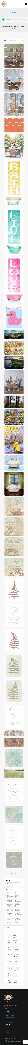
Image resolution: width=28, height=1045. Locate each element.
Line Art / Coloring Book (17, 894)
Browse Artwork (10, 1015)
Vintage (17, 918)
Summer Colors (17, 911)
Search (20, 883)
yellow (15, 982)
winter (9, 982)
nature (9, 959)
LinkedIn (8, 1032)
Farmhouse (10, 904)
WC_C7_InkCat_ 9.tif (18, 921)
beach (16, 933)
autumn (9, 933)
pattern (9, 963)
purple (9, 970)
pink (18, 968)
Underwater (18, 917)
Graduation (9, 912)
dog (16, 944)
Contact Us (9, 1022)
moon (9, 956)
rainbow (16, 970)
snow (9, 975)
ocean (15, 959)
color (15, 942)
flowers (16, 949)
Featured (9, 905)
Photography (18, 897)
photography (10, 968)
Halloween (9, 913)
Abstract (9, 892)
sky (14, 973)
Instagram (8, 1030)
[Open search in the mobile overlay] (14, 19)
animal (16, 930)
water (9, 980)
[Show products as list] (7, 40)
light (17, 954)
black (14, 935)
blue (9, 937)
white (15, 980)
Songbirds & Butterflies (18, 905)
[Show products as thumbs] (5, 40)
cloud (9, 942)
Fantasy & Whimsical (9, 901)
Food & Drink (10, 910)
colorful (9, 944)
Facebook (8, 1028)
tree (15, 977)
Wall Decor (18, 919)
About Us (8, 1020)
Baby (8, 895)
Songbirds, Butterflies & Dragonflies (18, 908)
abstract (9, 930)
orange (9, 961)
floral (14, 947)
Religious (17, 903)
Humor (8, 919)
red (8, 973)
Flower (9, 949)
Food (8, 909)
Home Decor (10, 918)
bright (14, 937)
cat (8, 940)
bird (8, 935)
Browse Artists (10, 1017)
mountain (16, 956)
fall (8, 947)
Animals (9, 894)
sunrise (15, 975)
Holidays (9, 917)
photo (16, 963)
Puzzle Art (18, 901)
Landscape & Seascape (10, 921)
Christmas (9, 899)
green (15, 951)
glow (9, 951)
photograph (10, 966)
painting (16, 961)
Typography (18, 913)
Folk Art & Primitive (9, 907)
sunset (9, 977)
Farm (8, 903)
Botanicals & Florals (10, 897)
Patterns (17, 896)
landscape (10, 954)
